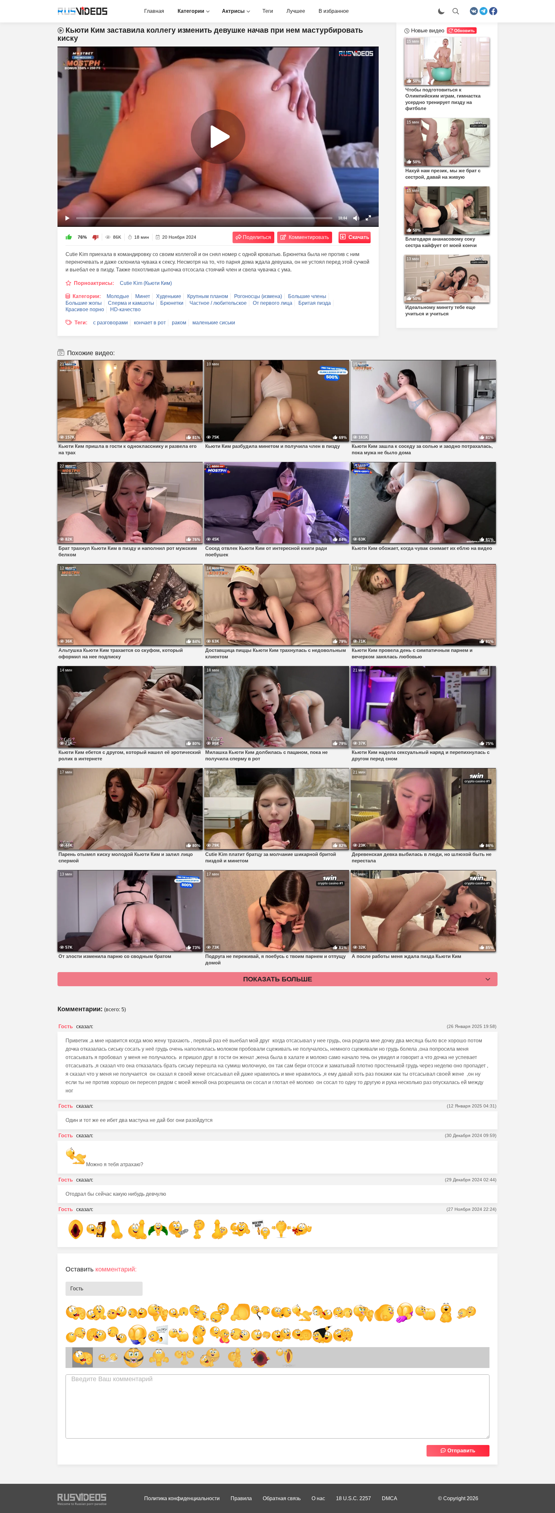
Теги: (81, 322)
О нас (318, 1498)
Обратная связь (282, 1498)
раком (179, 322)
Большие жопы (84, 303)
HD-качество (125, 309)
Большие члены (307, 296)
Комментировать (309, 237)
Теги (267, 11)
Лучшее (295, 11)
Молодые (118, 296)
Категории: (87, 296)
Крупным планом (207, 296)
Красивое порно (85, 309)
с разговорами (110, 322)
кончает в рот (150, 322)
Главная (154, 11)
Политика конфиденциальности (182, 1498)
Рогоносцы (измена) (258, 296)
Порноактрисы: (94, 283)
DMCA (389, 1498)
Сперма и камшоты (131, 303)
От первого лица (272, 303)
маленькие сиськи (213, 322)
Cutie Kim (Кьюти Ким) (146, 283)
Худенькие (168, 296)
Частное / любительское (218, 303)
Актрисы (233, 11)
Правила (241, 1498)
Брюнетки (171, 303)
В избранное (334, 11)
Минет (142, 296)
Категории (191, 11)
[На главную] (80, 11)
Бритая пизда (314, 303)
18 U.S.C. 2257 (353, 1498)
